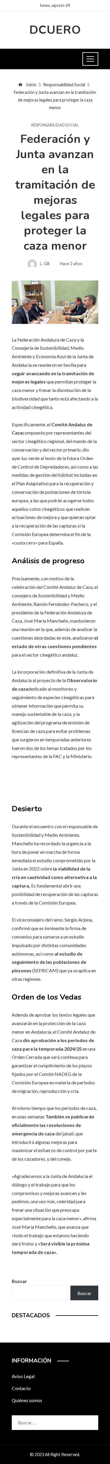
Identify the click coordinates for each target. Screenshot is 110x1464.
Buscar (19, 1281)
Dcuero (55, 30)
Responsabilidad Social (55, 125)
